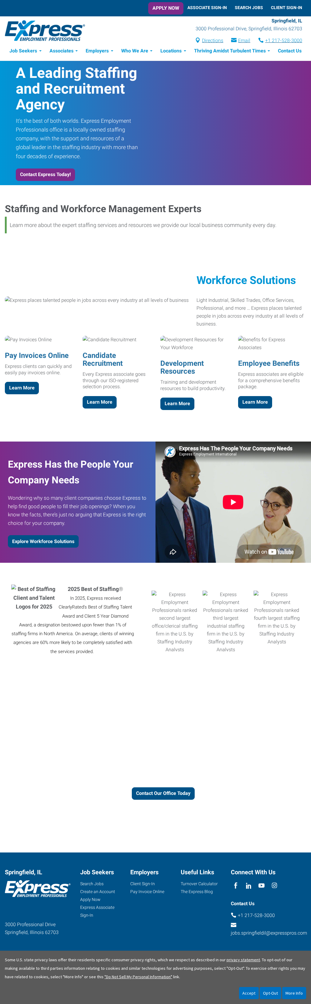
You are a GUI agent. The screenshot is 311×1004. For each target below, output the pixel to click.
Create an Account (97, 891)
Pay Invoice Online (147, 891)
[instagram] (274, 886)
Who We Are (134, 51)
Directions (212, 40)
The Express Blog (197, 891)
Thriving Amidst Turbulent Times (230, 51)
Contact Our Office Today (163, 793)
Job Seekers (23, 51)
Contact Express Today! (45, 174)
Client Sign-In (286, 7)
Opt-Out (270, 993)
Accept (248, 993)
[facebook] (236, 886)
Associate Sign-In (207, 7)
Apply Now (165, 8)
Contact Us (290, 51)
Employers (97, 51)
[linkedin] (249, 886)
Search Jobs (249, 7)
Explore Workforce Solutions (43, 541)
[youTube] (262, 886)
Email (244, 40)
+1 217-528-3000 (283, 40)
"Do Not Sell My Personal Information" (138, 976)
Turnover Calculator (199, 883)
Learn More (22, 388)
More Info (294, 993)
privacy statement (243, 959)
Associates (61, 51)
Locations (171, 51)
